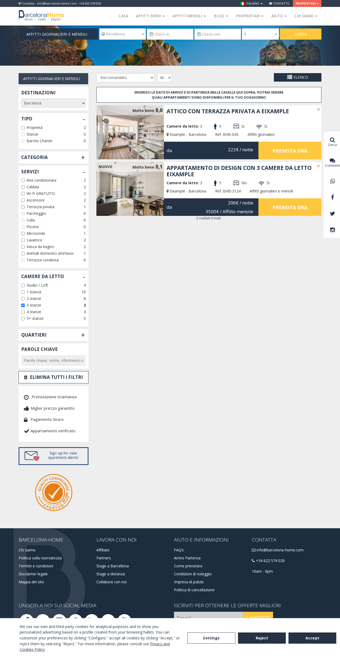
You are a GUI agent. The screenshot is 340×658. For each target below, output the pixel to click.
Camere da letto (42, 276)
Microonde (36, 233)
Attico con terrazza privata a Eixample (228, 111)
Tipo (26, 119)
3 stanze (34, 305)
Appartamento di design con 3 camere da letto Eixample (239, 171)
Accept (312, 637)
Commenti (332, 165)
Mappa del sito (31, 581)
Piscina (33, 226)
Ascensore (36, 200)
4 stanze (34, 311)
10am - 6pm (262, 571)
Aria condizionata (41, 180)
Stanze (32, 134)
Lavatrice (34, 239)
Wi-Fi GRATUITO (41, 193)
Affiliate (102, 549)
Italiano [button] (252, 3)
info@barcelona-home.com (280, 549)
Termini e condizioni (36, 565)
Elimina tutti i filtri (56, 377)
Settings (211, 637)
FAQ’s (179, 549)
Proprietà (34, 127)
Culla (31, 220)
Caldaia (33, 186)
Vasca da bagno (40, 246)
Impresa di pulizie (189, 581)
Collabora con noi (111, 581)
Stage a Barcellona (112, 565)
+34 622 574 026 (270, 560)
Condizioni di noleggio (193, 573)
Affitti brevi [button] (149, 15)
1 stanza (34, 291)
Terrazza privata (40, 206)
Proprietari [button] (306, 3)
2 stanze (34, 298)
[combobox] (122, 34)
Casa (123, 15)
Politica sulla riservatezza (40, 557)
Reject (262, 637)
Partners (103, 557)
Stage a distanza (110, 573)
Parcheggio (36, 213)
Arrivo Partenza (187, 557)
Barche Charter (40, 140)
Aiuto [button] (277, 15)
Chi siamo (27, 549)
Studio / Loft (37, 285)
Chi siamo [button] (305, 15)
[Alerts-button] (53, 456)
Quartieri (33, 335)
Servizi (30, 172)
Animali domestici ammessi (50, 253)
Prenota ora (290, 151)
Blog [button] (219, 15)
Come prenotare (188, 565)
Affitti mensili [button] (188, 15)
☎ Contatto (279, 3)
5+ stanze (35, 318)
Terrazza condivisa (43, 259)
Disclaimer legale (33, 573)
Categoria (34, 157)
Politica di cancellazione (194, 589)
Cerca (301, 34)
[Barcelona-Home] (41, 12)
